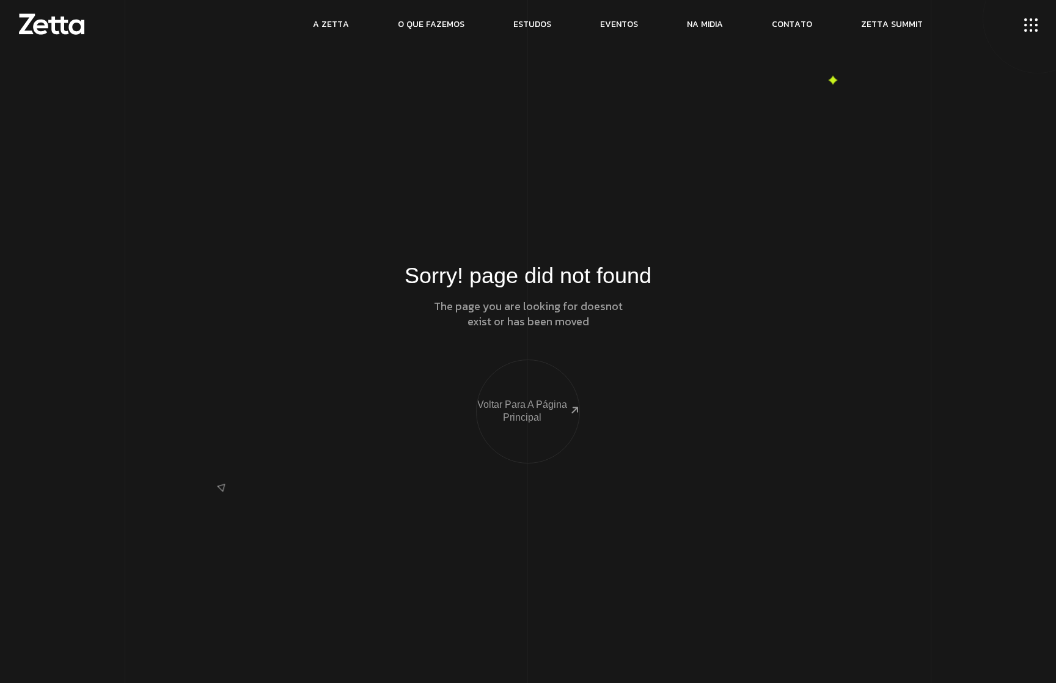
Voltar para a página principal (522, 411)
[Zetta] (51, 25)
